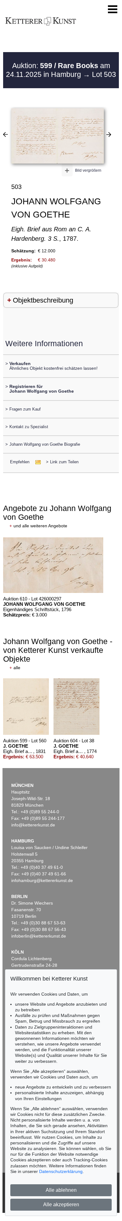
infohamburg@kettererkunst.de (42, 880)
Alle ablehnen (61, 1190)
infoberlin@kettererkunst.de (38, 936)
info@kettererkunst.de (33, 824)
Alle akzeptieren (61, 1204)
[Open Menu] (112, 9)
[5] (108, 134)
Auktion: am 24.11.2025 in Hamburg (58, 70)
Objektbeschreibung (43, 300)
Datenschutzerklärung (61, 1171)
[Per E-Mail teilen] (36, 462)
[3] (5, 134)
